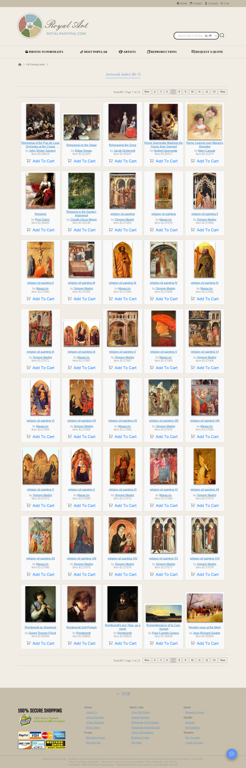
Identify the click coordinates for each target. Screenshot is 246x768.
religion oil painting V (122, 351)
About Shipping (95, 722)
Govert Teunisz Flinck (42, 633)
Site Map (136, 742)
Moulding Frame (95, 737)
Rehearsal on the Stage (81, 145)
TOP (125, 694)
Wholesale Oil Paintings (145, 722)
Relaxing (40, 214)
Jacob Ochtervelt (124, 150)
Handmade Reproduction (145, 727)
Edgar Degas (83, 150)
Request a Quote (194, 712)
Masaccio (165, 219)
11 (199, 91)
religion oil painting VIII (163, 420)
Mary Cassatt (206, 150)
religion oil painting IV (164, 282)
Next (222, 91)
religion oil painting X (40, 489)
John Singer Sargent (42, 150)
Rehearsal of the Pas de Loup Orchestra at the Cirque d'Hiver (40, 146)
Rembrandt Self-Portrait (81, 627)
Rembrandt (83, 633)
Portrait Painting (140, 717)
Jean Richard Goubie (206, 633)
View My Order (140, 712)
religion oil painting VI (205, 351)
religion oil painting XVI (205, 558)
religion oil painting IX (40, 351)
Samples (190, 722)
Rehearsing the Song (122, 145)
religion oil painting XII (205, 489)
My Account (192, 737)
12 (206, 91)
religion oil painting (122, 214)
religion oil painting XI (123, 489)
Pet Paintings (192, 727)
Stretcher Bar (93, 742)
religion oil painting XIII (81, 558)
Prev (147, 91)
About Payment (95, 717)
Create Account (194, 742)
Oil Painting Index (35, 64)
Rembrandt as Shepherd (40, 627)
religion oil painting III (81, 282)
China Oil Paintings (142, 732)
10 (192, 91)
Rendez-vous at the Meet (205, 627)
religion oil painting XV (163, 558)
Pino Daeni (42, 219)
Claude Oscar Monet (83, 219)
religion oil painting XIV (122, 558)
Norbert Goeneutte (165, 150)
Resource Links (140, 737)
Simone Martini (124, 219)
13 (214, 91)
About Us (91, 712)
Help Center (93, 727)
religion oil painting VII (81, 420)
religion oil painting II (204, 214)
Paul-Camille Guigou (165, 633)
